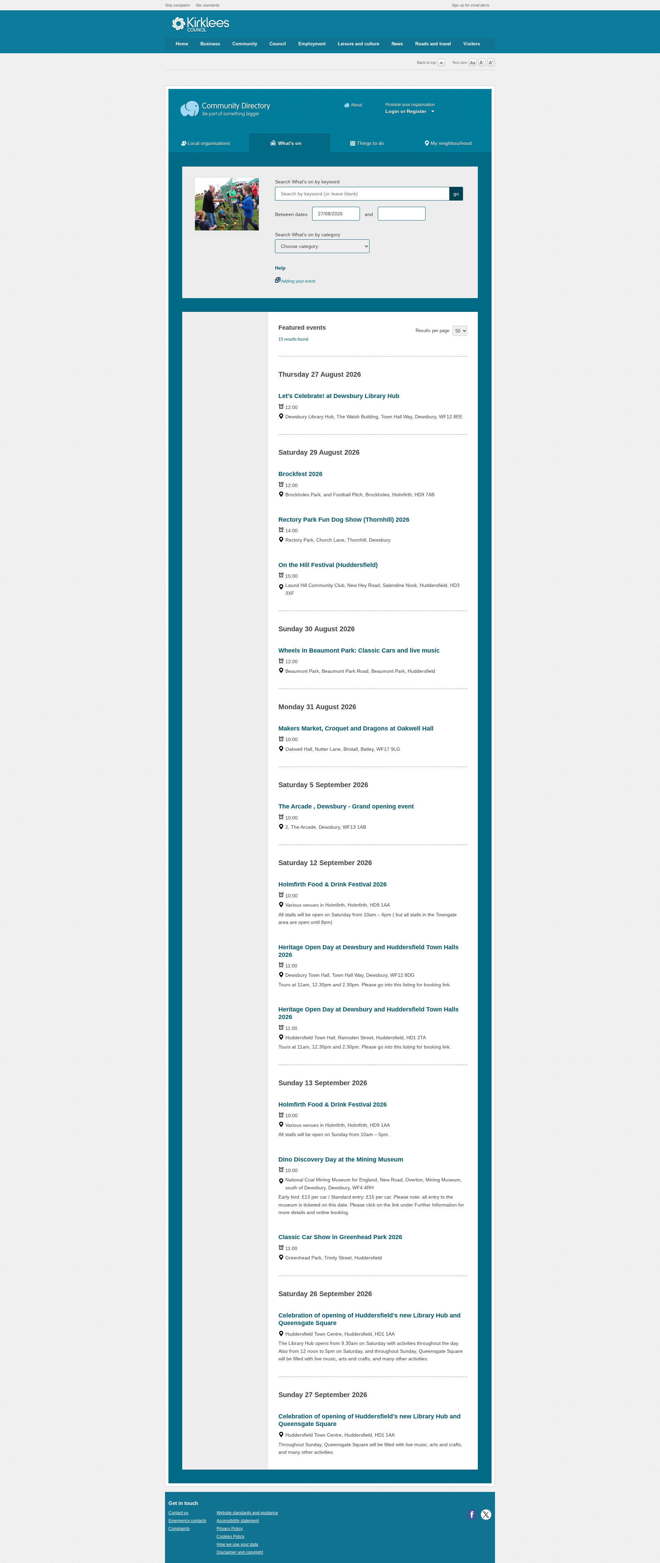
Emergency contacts (187, 1520)
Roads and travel (433, 43)
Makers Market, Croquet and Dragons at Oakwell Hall (355, 728)
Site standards (208, 5)
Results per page (432, 330)
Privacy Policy (230, 1528)
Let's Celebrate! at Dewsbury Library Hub (338, 396)
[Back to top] (441, 62)
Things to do (370, 143)
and (369, 214)
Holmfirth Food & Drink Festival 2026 (332, 884)
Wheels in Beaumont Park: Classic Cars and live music (359, 650)
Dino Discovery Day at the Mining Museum (340, 1159)
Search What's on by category (307, 234)
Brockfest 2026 (300, 474)
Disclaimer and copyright (240, 1552)
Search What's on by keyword (307, 181)
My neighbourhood (451, 143)
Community (244, 43)
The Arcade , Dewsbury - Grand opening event (346, 806)
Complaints (179, 1528)
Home (182, 43)
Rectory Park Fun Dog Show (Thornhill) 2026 (343, 519)
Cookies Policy (230, 1536)
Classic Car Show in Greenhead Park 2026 (340, 1237)
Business (210, 43)
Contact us (178, 1512)
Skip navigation (177, 5)
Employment (312, 43)
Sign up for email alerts (471, 5)
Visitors (471, 43)
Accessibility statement (238, 1520)
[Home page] (200, 25)
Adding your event (297, 281)
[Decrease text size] (482, 62)
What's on (289, 143)
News (397, 43)
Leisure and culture (358, 43)
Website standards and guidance (247, 1512)
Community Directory (225, 109)
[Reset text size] (472, 62)
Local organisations (209, 143)
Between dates (291, 214)
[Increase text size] (491, 62)
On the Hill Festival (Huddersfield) (328, 565)
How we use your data (237, 1544)
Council (278, 43)
